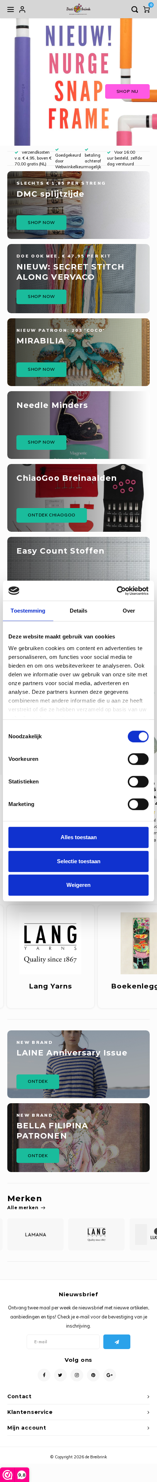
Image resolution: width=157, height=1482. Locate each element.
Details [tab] (79, 611)
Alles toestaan (79, 837)
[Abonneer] (117, 1341)
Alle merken (22, 1207)
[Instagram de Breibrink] (76, 1375)
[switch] (138, 759)
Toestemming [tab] (28, 611)
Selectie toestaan (78, 861)
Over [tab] (129, 611)
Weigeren (78, 885)
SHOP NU (127, 91)
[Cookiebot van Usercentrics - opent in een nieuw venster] (117, 590)
